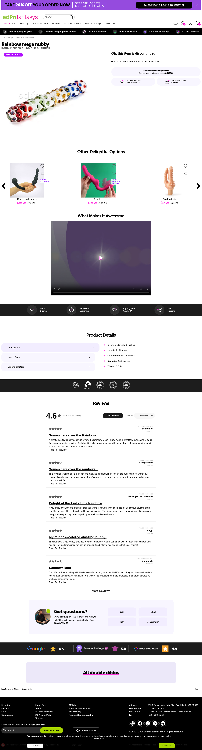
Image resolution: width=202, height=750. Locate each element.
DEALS (6, 23)
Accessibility (75, 711)
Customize (35, 746)
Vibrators (37, 23)
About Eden (41, 705)
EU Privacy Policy (43, 715)
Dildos (77, 23)
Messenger (153, 622)
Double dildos (28, 38)
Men (46, 23)
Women (56, 23)
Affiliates (73, 705)
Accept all (166, 746)
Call (122, 612)
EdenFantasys (8, 38)
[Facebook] (140, 723)
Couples (67, 23)
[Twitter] (155, 723)
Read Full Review (58, 450)
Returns (5, 708)
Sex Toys (25, 23)
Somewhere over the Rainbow (72, 435)
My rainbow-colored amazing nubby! (77, 537)
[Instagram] (132, 723)
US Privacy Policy (43, 711)
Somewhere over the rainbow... (73, 469)
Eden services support (80, 708)
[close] (196, 5)
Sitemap (39, 718)
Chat (152, 612)
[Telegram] (162, 723)
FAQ (3, 711)
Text (122, 622)
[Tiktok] (147, 723)
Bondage (96, 23)
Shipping (5, 705)
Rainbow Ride (60, 568)
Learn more (99, 739)
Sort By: (130, 416)
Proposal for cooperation (81, 715)
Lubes (106, 23)
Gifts (15, 23)
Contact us (7, 715)
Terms (38, 708)
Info (115, 23)
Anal (86, 23)
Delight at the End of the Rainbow (75, 503)
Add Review (113, 415)
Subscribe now (51, 730)
